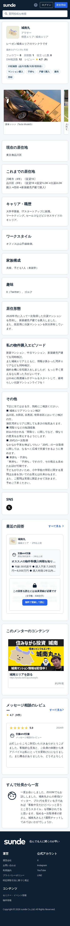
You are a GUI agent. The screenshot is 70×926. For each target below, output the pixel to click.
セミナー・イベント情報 (15, 895)
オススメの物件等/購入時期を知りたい (35, 561)
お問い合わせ (9, 865)
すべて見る (54, 526)
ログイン (46, 5)
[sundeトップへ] (15, 841)
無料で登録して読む (35, 602)
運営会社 (7, 860)
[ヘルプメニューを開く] (35, 5)
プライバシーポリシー (13, 875)
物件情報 (7, 900)
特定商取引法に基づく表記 (16, 880)
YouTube (41, 870)
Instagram (42, 865)
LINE (39, 875)
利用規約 (7, 870)
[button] (9, 507)
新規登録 (61, 5)
